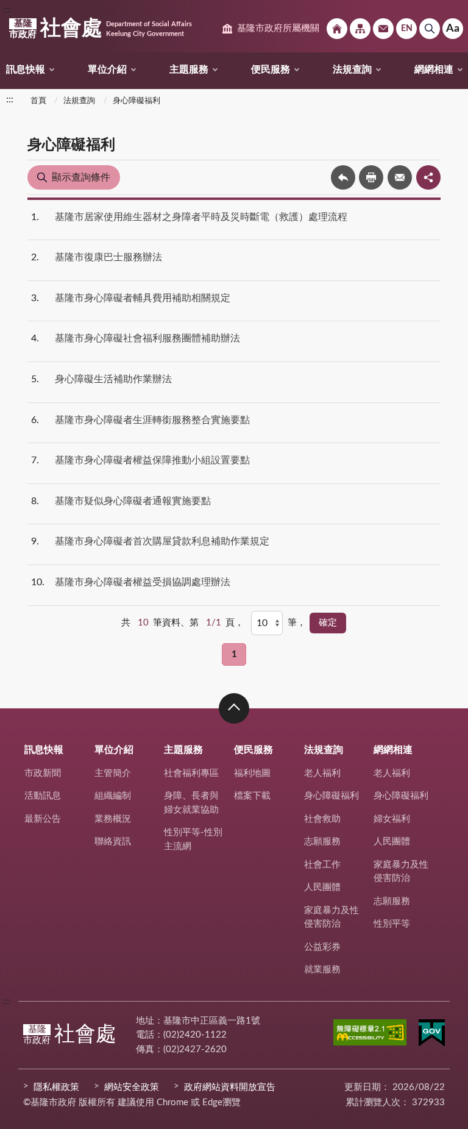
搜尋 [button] (429, 28)
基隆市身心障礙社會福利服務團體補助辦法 (147, 338)
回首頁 (337, 28)
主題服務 (188, 69)
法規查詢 (352, 69)
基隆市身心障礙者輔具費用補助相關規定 (142, 298)
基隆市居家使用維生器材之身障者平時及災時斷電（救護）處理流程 (201, 217)
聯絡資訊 (112, 841)
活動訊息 (42, 795)
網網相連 (433, 69)
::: (6, 10)
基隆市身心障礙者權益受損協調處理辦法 (142, 582)
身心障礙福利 (136, 101)
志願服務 (322, 841)
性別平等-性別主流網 (193, 839)
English (406, 28)
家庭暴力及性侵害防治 (331, 917)
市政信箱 (383, 28)
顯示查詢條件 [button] (81, 177)
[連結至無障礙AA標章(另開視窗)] (369, 1034)
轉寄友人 (400, 177)
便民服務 (270, 69)
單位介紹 (107, 69)
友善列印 (371, 177)
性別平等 (392, 923)
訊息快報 (25, 69)
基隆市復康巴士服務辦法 (108, 257)
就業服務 (322, 969)
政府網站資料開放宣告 (229, 1087)
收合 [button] (234, 708)
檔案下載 (252, 795)
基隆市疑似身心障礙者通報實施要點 (133, 501)
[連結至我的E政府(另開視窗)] (432, 1035)
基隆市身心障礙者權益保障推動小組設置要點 (152, 460)
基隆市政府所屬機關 (278, 28)
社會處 (100, 28)
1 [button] (234, 654)
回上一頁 (343, 177)
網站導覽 (360, 28)
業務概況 (112, 819)
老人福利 (322, 773)
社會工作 (322, 864)
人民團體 (322, 887)
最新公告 (42, 819)
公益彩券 (322, 947)
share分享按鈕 (428, 177)
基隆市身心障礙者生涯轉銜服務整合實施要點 (152, 420)
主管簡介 (112, 773)
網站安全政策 (131, 1087)
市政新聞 (42, 773)
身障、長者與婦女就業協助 (191, 802)
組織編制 (112, 795)
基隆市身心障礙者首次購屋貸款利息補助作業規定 (162, 541)
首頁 (38, 101)
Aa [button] (452, 28)
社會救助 (322, 819)
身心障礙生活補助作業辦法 (113, 379)
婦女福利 (392, 819)
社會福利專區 (191, 773)
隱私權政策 (56, 1087)
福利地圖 (252, 773)
